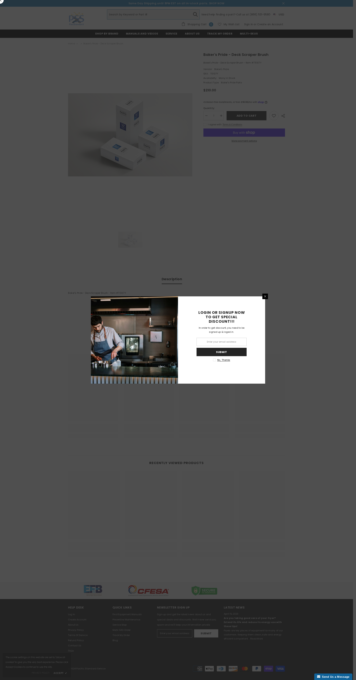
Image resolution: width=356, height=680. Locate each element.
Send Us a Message (335, 676)
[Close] (265, 296)
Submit (221, 352)
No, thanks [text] (223, 360)
